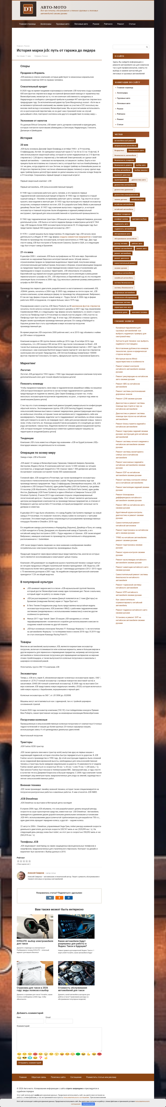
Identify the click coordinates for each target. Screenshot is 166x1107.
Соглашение (75, 1077)
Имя (19, 1017)
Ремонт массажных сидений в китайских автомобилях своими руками (130, 465)
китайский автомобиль (123, 209)
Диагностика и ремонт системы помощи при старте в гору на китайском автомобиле (130, 406)
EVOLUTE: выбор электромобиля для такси (35, 942)
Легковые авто (81, 24)
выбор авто (141, 165)
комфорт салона (121, 219)
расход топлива (120, 243)
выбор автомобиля (122, 170)
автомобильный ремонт (124, 141)
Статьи (132, 24)
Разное (96, 24)
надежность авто (121, 224)
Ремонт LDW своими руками (129, 398)
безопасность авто (136, 150)
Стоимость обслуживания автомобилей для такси (72, 989)
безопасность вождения (124, 160)
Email (48, 1017)
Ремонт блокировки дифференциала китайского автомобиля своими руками (129, 497)
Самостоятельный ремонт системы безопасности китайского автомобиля (132, 577)
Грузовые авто (62, 24)
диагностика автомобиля (124, 185)
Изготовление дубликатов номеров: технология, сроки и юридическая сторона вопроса (132, 351)
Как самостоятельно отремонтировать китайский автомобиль (129, 602)
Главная (23, 1077)
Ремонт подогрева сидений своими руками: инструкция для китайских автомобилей (132, 434)
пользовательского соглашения (76, 1097)
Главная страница (27, 24)
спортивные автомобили (124, 292)
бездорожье (119, 150)
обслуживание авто (122, 234)
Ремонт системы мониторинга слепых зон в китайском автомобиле (129, 455)
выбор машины (141, 170)
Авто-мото (54, 7)
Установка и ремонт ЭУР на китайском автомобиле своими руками (130, 620)
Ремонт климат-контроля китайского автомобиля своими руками (130, 369)
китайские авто (137, 199)
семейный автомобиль (123, 278)
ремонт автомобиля (122, 253)
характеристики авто (122, 307)
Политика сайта (58, 1077)
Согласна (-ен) (88, 1104)
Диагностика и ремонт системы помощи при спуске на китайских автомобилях (131, 416)
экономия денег (120, 312)
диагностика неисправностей (126, 195)
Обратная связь (38, 1077)
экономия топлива (139, 312)
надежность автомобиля (124, 229)
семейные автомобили (123, 273)
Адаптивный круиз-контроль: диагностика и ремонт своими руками (130, 515)
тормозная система (122, 302)
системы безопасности (123, 288)
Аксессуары (45, 24)
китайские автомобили (123, 204)
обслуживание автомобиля (125, 239)
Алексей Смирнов (36, 873)
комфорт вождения (122, 214)
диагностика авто (139, 180)
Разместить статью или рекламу (101, 1077)
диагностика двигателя (123, 190)
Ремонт (120, 24)
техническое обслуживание (125, 297)
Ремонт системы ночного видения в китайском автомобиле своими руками (132, 444)
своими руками (120, 268)
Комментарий (23, 1026)
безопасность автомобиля (125, 155)
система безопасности (123, 283)
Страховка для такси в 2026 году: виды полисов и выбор (33, 989)
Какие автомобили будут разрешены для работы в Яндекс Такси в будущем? (72, 944)
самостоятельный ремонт (125, 263)
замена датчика (120, 199)
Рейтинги (108, 24)
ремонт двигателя (121, 258)
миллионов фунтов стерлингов (86, 306)
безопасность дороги (123, 165)
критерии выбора (139, 219)
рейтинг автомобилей (123, 248)
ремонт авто (141, 248)
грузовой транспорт (122, 175)
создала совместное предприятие (75, 237)
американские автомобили (125, 145)
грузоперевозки (120, 180)
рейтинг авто (137, 243)
